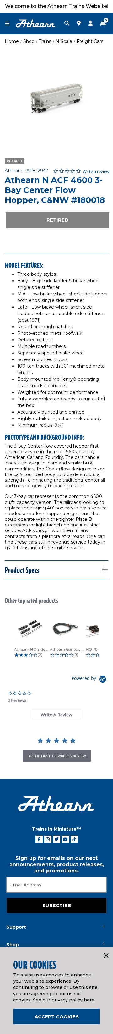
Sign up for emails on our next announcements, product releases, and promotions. (56, 864)
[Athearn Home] (36, 23)
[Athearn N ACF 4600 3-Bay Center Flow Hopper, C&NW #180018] (56, 98)
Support (16, 927)
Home (12, 41)
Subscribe (56, 905)
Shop (29, 41)
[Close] (105, 956)
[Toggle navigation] (10, 23)
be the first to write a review (56, 756)
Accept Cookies (57, 1017)
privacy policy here (72, 1000)
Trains (45, 41)
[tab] (56, 714)
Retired (57, 220)
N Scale (64, 41)
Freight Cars (90, 41)
